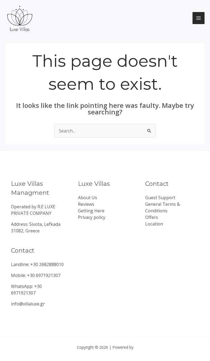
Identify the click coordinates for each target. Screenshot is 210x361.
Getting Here (91, 211)
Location (154, 224)
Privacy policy (91, 217)
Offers (151, 217)
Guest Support (160, 198)
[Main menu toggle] (198, 18)
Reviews (86, 204)
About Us (87, 198)
